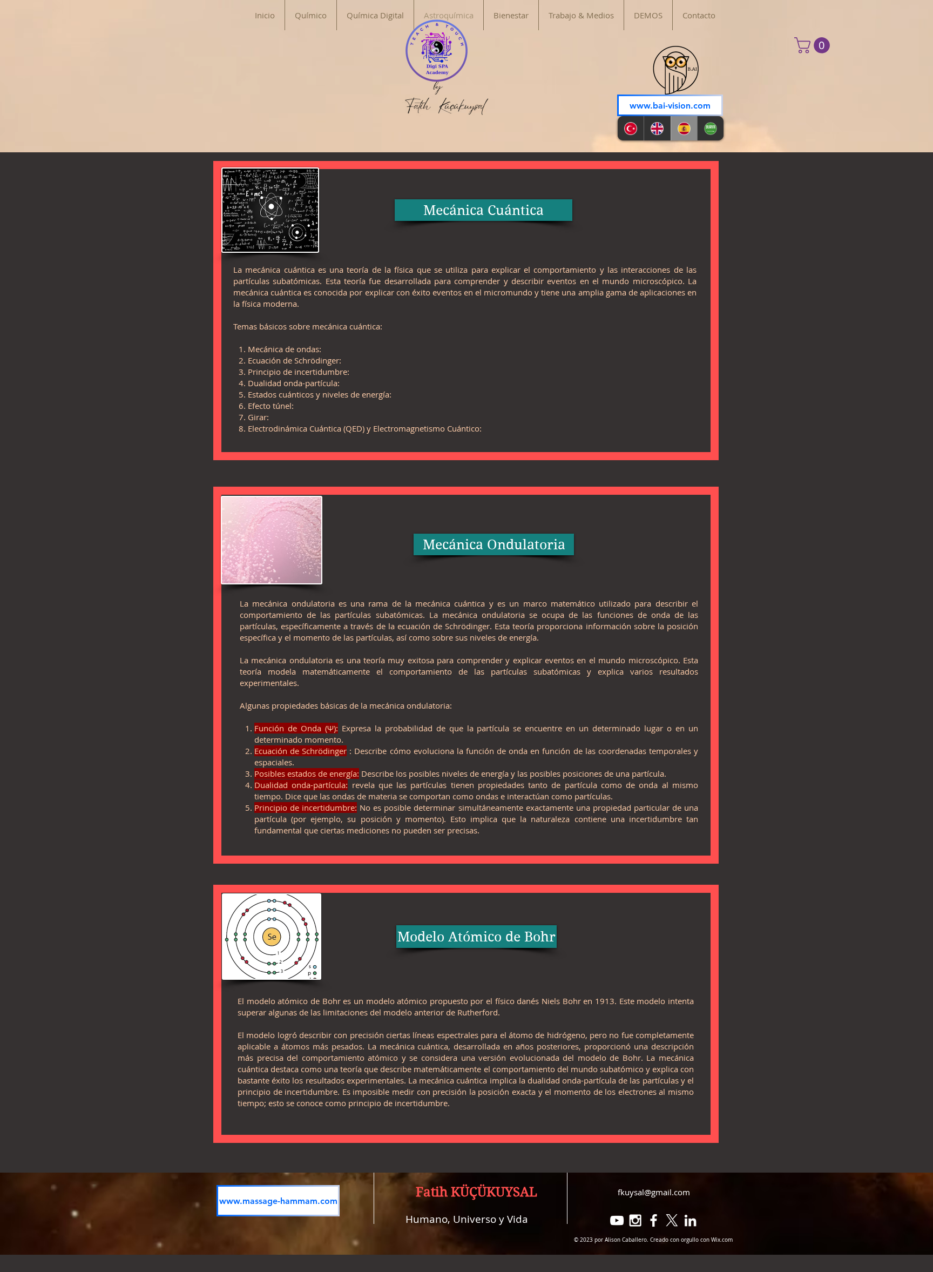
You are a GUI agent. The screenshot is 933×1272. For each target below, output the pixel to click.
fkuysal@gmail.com (654, 1192)
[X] (672, 1220)
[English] (657, 128)
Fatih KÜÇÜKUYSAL (476, 1192)
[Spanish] (684, 128)
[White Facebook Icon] (653, 1220)
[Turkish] (631, 128)
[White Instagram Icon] (635, 1220)
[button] (814, 45)
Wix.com (722, 1239)
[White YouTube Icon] (617, 1220)
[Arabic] (710, 128)
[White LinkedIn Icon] (690, 1220)
